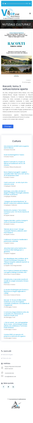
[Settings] (30, 3)
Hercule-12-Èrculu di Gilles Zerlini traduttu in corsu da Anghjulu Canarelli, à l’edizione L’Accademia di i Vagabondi (16, 302)
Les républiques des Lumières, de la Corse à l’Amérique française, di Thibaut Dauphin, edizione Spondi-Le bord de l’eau (16, 261)
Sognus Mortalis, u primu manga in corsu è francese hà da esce (16, 221)
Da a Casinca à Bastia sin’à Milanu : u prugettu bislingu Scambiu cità (16, 271)
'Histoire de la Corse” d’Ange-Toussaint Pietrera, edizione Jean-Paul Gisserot (15, 231)
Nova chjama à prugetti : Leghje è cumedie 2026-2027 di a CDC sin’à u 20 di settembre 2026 (16, 173)
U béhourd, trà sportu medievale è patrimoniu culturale (15, 240)
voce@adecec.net (10, 376)
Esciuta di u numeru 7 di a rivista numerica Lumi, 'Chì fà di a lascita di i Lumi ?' (16, 212)
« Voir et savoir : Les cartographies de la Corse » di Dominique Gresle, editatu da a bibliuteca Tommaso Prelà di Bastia (16, 325)
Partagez (8, 126)
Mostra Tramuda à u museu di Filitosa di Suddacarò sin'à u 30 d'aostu (14, 163)
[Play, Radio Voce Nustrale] (3, 3)
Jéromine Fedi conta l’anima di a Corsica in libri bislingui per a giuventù (15, 250)
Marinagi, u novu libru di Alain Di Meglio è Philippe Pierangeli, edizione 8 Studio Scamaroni (16, 192)
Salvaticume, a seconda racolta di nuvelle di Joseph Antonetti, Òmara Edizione (16, 281)
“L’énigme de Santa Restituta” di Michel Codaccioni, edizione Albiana (16, 202)
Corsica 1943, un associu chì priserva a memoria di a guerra (14, 335)
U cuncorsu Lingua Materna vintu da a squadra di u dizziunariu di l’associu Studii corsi (16, 313)
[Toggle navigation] (30, 13)
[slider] (15, 3)
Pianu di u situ (7, 358)
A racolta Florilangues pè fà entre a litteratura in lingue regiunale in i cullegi (16, 291)
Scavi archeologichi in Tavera (14, 155)
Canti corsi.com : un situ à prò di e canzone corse (15, 183)
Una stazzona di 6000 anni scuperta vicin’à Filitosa (16, 147)
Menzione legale (8, 355)
